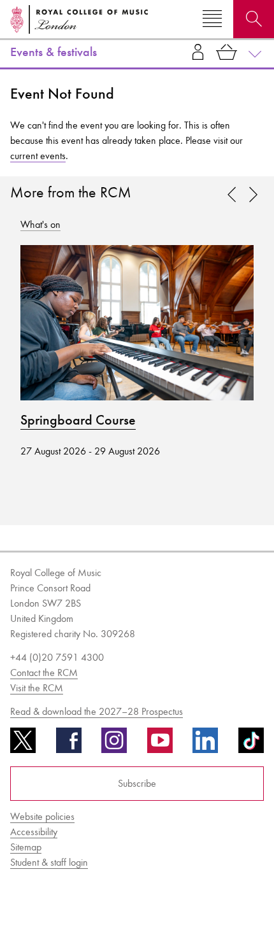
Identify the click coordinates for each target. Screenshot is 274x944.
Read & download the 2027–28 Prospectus (96, 711)
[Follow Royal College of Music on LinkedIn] (205, 745)
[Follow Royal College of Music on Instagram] (114, 745)
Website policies (42, 816)
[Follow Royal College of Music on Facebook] (69, 745)
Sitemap (25, 847)
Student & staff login (49, 862)
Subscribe (137, 783)
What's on (40, 224)
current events (38, 156)
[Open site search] (253, 19)
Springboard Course (78, 420)
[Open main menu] (212, 19)
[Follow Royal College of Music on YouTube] (160, 745)
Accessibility (33, 832)
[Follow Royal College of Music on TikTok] (251, 745)
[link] (253, 195)
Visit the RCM (36, 688)
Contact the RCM (44, 672)
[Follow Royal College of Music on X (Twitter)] (23, 745)
